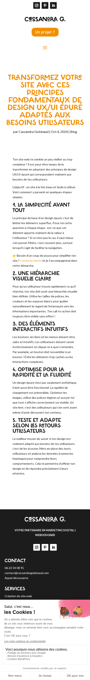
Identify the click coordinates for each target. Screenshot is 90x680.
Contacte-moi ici (31, 260)
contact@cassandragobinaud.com (27, 573)
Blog (73, 132)
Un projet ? (45, 32)
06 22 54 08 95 (14, 568)
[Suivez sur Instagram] (36, 5)
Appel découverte (16, 578)
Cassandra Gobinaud (34, 132)
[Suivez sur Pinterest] (45, 5)
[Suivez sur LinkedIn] (53, 5)
